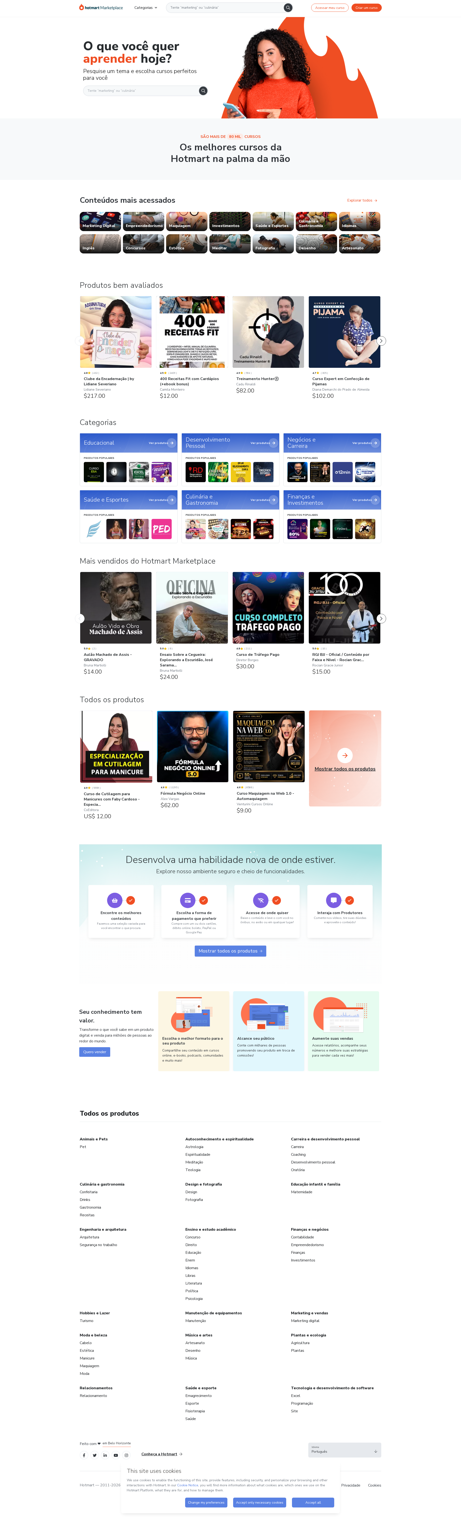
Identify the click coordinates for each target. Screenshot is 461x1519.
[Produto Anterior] (80, 336)
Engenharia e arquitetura (103, 1229)
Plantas (297, 1350)
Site (294, 1411)
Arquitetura (89, 1237)
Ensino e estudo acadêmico (210, 1229)
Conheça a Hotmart (159, 1454)
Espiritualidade (197, 1154)
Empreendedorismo (307, 1245)
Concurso (192, 1237)
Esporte (192, 1403)
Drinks (85, 1199)
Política (191, 1291)
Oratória (298, 1170)
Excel (295, 1395)
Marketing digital (305, 1320)
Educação (193, 1252)
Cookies (374, 1485)
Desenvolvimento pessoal (313, 1162)
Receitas (87, 1215)
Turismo (86, 1320)
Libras (190, 1275)
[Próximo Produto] (381, 336)
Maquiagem (89, 1366)
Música (191, 1358)
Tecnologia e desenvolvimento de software (332, 1388)
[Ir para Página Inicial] (101, 8)
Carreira (297, 1147)
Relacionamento (93, 1395)
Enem (190, 1260)
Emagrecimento (198, 1395)
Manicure (87, 1358)
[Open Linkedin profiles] (105, 1455)
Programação (302, 1403)
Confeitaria (88, 1192)
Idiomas (191, 1268)
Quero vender (94, 1052)
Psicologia (194, 1298)
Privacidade (350, 1485)
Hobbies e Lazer (95, 1313)
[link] (100, 221)
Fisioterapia (195, 1411)
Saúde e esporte (201, 1388)
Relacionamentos (96, 1388)
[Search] (288, 7)
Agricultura (300, 1343)
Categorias (143, 7)
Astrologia (194, 1147)
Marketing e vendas (309, 1313)
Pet (83, 1147)
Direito (191, 1245)
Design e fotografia (203, 1184)
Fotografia (194, 1199)
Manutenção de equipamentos (213, 1313)
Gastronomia (90, 1207)
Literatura (193, 1283)
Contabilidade (302, 1237)
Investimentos (303, 1260)
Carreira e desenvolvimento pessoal (325, 1139)
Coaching (298, 1154)
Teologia (192, 1170)
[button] (344, 1450)
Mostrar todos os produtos (228, 951)
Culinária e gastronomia (102, 1184)
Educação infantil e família (315, 1184)
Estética (87, 1350)
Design (191, 1192)
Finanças (298, 1252)
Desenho (192, 1350)
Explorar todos (359, 200)
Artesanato (195, 1343)
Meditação (194, 1162)
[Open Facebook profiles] (84, 1455)
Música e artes (198, 1335)
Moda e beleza (93, 1335)
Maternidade (301, 1192)
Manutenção (195, 1320)
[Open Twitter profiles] (94, 1455)
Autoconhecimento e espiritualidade (219, 1139)
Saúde (190, 1418)
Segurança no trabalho (98, 1245)
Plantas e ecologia (308, 1335)
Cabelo (86, 1343)
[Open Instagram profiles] (126, 1455)
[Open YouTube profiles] (116, 1455)
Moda (84, 1373)
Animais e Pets (94, 1139)
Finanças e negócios (310, 1229)
